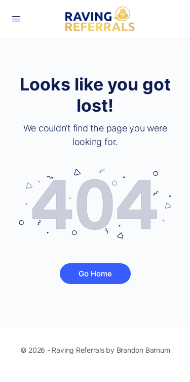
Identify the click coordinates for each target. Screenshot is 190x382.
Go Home (95, 273)
